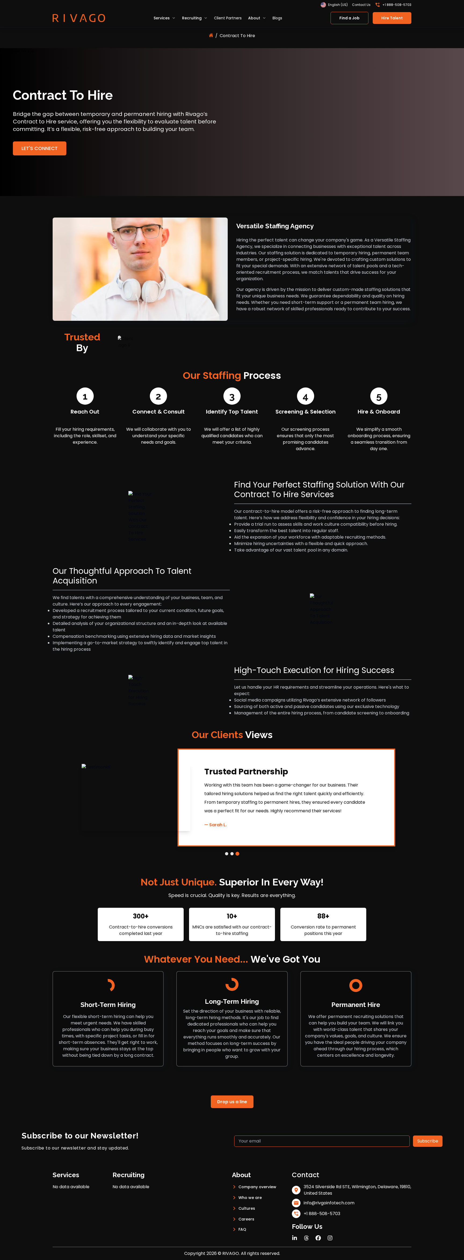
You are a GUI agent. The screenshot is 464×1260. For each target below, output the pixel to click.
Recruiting (192, 18)
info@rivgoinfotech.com (329, 1203)
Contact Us (361, 5)
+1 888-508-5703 (396, 4)
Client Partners (228, 18)
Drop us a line (232, 1102)
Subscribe (427, 1141)
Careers (246, 1219)
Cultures (246, 1208)
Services (162, 18)
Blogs (277, 18)
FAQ (242, 1229)
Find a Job (349, 18)
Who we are (250, 1197)
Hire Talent (392, 18)
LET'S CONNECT (39, 148)
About (254, 18)
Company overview (257, 1187)
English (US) (338, 4)
